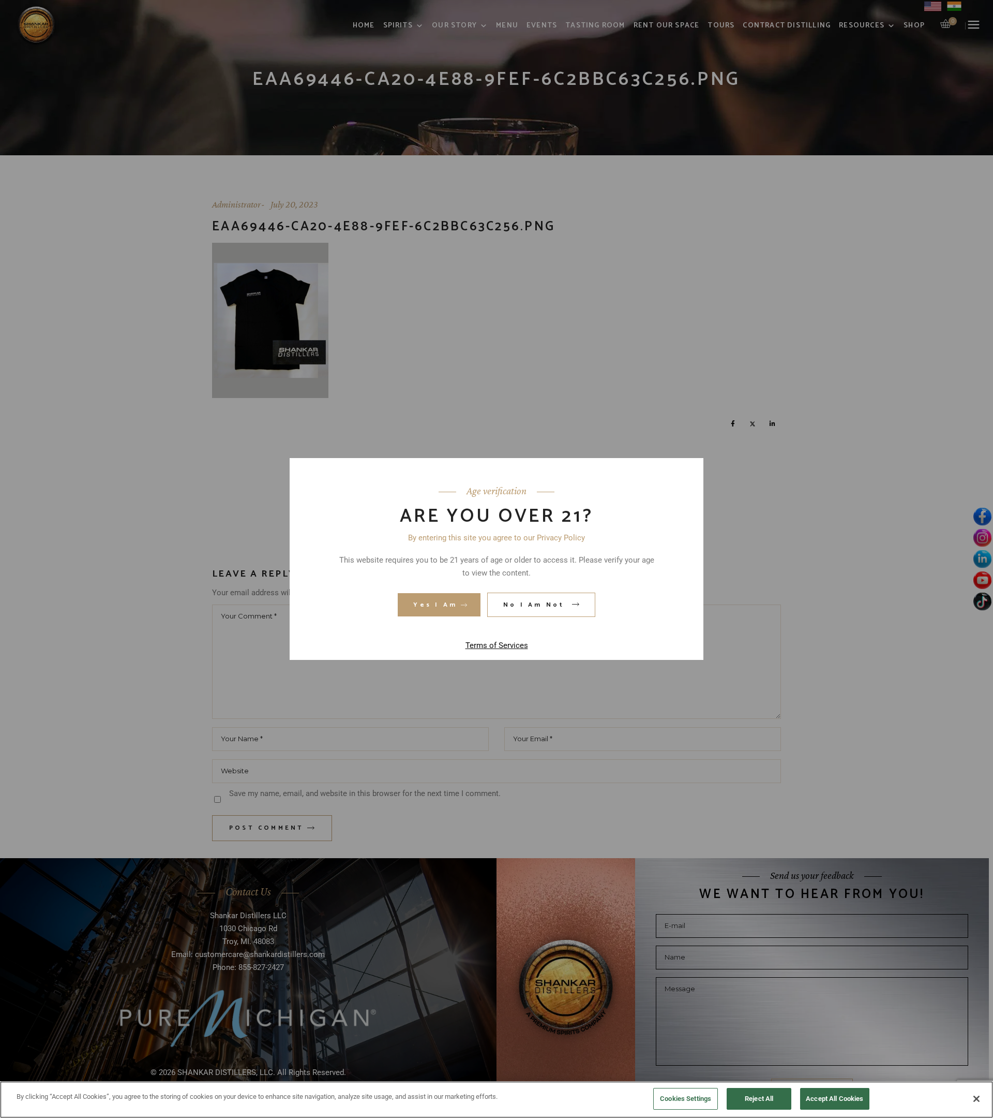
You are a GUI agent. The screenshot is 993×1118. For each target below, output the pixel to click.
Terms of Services (496, 645)
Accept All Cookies (834, 1098)
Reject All (759, 1098)
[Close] (976, 1098)
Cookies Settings (685, 1098)
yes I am (435, 605)
